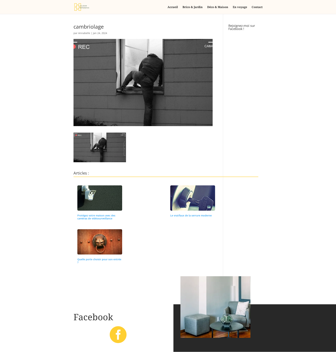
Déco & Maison (217, 7)
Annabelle (84, 33)
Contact (257, 7)
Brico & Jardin (193, 7)
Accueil (172, 7)
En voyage (240, 7)
